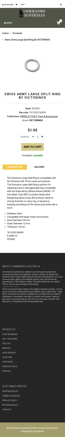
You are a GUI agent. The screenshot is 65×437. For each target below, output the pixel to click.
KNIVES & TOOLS (28, 116)
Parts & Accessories (48, 116)
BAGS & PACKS (8, 353)
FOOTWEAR (7, 362)
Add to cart (32, 146)
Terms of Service (11, 396)
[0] (59, 23)
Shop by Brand (10, 334)
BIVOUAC (6, 348)
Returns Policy (10, 405)
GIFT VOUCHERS (9, 339)
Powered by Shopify (48, 428)
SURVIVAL (6, 371)
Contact (6, 410)
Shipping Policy (10, 391)
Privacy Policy (9, 400)
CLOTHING (7, 357)
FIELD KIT (6, 343)
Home (5, 33)
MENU (9, 23)
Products (17, 33)
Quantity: (24, 136)
